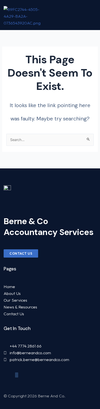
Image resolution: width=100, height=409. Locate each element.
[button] (94, 15)
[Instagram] (16, 375)
